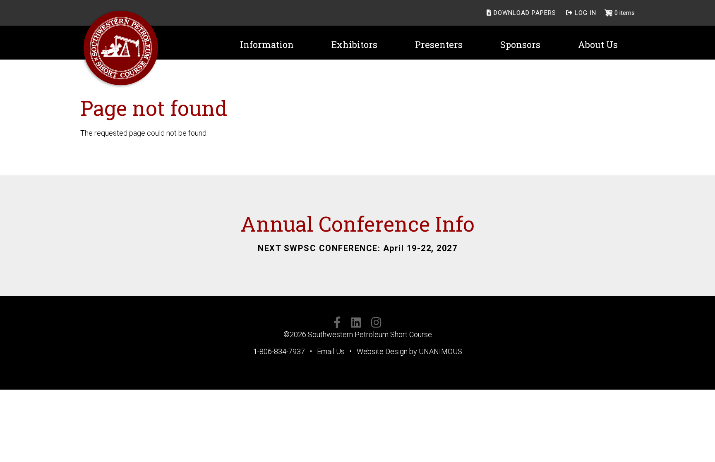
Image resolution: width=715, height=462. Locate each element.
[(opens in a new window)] (337, 324)
